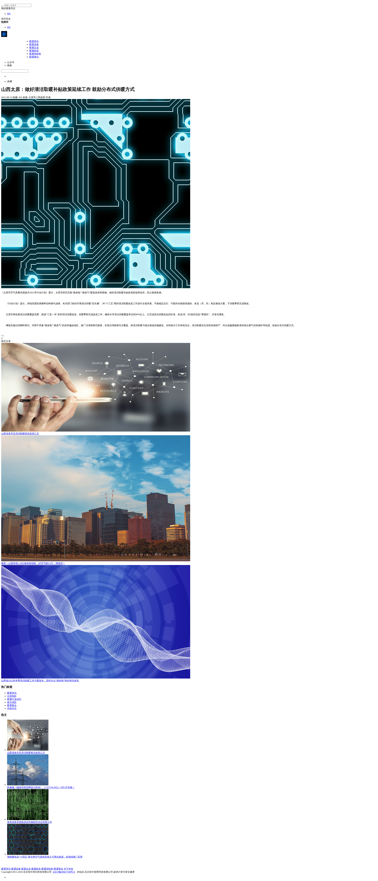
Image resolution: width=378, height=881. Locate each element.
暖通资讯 (34, 41)
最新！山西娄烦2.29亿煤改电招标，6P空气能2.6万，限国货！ (33, 563)
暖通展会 (34, 57)
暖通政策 (34, 50)
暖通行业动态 (14, 699)
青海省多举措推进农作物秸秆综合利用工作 (29, 822)
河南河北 (12, 708)
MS (8, 13)
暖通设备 (34, 44)
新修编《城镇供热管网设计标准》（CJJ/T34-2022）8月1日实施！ (41, 787)
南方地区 (12, 702)
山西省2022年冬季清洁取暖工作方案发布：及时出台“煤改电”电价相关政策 (40, 680)
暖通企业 (34, 47)
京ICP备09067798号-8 (64, 872)
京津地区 (12, 696)
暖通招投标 (35, 53)
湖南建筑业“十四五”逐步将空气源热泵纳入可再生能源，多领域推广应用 (44, 857)
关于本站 (68, 869)
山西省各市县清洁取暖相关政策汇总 (20, 433)
